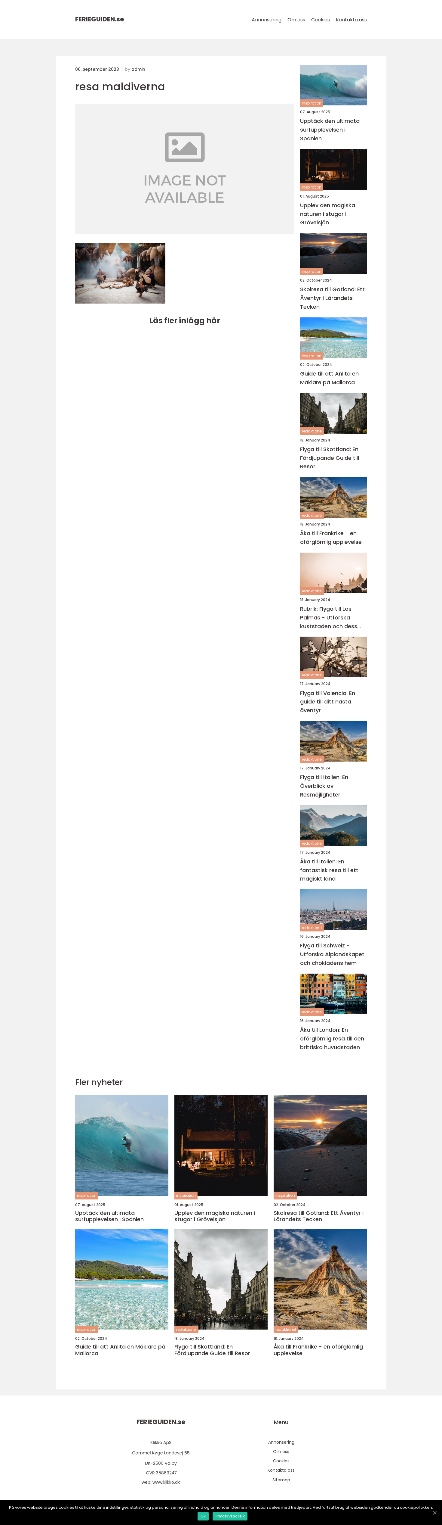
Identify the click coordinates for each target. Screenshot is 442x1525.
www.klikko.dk (166, 1482)
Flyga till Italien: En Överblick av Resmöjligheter (324, 785)
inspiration (311, 103)
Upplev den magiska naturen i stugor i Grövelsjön (327, 213)
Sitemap (281, 1480)
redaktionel (312, 431)
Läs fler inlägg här (184, 320)
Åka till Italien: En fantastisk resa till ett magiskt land (329, 870)
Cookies (320, 19)
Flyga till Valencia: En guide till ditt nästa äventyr (327, 701)
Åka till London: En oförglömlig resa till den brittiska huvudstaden (332, 1038)
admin (138, 69)
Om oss (296, 19)
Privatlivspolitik (230, 1516)
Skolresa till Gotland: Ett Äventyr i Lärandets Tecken (332, 297)
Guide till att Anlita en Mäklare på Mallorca (329, 378)
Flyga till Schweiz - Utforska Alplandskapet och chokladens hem (332, 954)
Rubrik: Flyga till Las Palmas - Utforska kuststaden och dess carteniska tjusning (328, 618)
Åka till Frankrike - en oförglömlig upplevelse (331, 537)
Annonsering (266, 19)
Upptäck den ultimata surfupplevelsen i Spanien (330, 129)
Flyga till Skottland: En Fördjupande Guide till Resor (329, 457)
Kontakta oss (351, 19)
